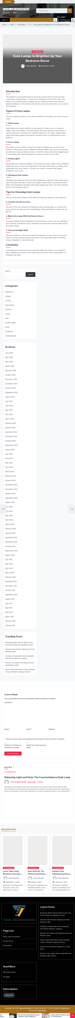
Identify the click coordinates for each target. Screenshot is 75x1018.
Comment (8, 702)
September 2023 (11, 498)
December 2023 (11, 485)
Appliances (9, 292)
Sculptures (9, 331)
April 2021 (9, 612)
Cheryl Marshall (31, 66)
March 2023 (9, 524)
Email (29, 729)
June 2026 (9, 353)
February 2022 (10, 577)
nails (6, 318)
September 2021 (11, 595)
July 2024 (9, 454)
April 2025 (9, 414)
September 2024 (11, 445)
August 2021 (9, 599)
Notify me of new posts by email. (36, 746)
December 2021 (11, 581)
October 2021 (10, 590)
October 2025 (10, 388)
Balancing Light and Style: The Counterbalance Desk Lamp (37, 777)
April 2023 (9, 520)
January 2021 (10, 625)
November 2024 (11, 436)
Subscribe (9, 995)
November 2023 (11, 489)
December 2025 (11, 379)
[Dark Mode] (55, 20)
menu (4, 20)
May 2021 (8, 608)
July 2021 (8, 603)
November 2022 (11, 542)
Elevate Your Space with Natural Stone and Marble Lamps (19, 664)
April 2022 (9, 568)
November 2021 (11, 586)
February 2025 (10, 423)
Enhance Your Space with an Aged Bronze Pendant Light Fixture (55, 954)
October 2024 (10, 441)
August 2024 (10, 450)
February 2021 (10, 621)
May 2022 (9, 564)
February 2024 (10, 476)
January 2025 (10, 428)
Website (52, 729)
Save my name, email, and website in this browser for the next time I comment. (35, 739)
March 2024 (9, 472)
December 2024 (11, 432)
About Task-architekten (11, 937)
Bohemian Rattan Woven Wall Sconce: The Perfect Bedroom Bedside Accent (19, 643)
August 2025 (10, 397)
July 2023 (9, 507)
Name (7, 729)
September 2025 (11, 392)
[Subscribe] (73, 20)
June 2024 (9, 458)
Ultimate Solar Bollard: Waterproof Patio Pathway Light (20, 650)
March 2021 (9, 617)
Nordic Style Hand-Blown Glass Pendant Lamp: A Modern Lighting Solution (20, 670)
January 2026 (10, 375)
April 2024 (9, 467)
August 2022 (10, 555)
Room (7, 327)
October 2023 (10, 493)
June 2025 (9, 406)
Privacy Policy (8, 941)
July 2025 (9, 401)
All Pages (6, 977)
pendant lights (10, 323)
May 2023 (9, 515)
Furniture (8, 309)
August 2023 (10, 502)
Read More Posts (9, 972)
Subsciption (7, 945)
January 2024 (10, 480)
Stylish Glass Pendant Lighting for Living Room (43, 1015)
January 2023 (10, 533)
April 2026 (9, 362)
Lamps (7, 314)
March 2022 (9, 573)
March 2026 (9, 366)
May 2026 (9, 357)
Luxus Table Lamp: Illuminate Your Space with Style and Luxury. (12, 874)
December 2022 (11, 537)
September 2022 (11, 551)
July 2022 (9, 559)
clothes (8, 301)
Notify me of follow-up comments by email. (12, 746)
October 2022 (10, 546)
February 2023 (10, 529)
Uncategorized (37, 51)
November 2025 (11, 384)
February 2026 (10, 370)
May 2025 (9, 410)
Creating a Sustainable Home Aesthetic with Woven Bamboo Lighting (19, 657)
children (8, 296)
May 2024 (9, 463)
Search (7, 271)
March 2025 (9, 419)
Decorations (9, 305)
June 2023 (9, 511)
